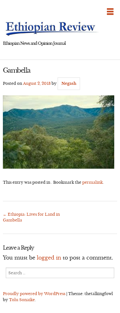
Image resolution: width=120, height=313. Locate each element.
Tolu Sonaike (22, 299)
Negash (68, 83)
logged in (49, 257)
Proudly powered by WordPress (34, 293)
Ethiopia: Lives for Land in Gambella (31, 217)
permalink (92, 182)
